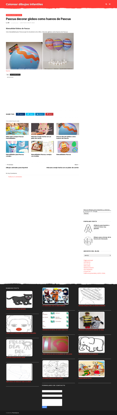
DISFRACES (87, 262)
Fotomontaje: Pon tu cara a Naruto (53, 305)
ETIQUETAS (87, 271)
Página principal (88, 260)
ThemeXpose (15, 413)
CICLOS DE (87, 264)
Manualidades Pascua (63, 154)
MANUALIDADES (89, 268)
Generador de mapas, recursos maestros (55, 330)
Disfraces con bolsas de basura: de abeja (91, 330)
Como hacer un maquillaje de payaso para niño (21, 333)
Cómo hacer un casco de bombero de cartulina (57, 354)
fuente (8, 71)
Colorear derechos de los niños (52, 378)
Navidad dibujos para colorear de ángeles (92, 305)
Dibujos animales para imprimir (16, 309)
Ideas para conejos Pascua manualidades (14, 137)
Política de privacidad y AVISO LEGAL (94, 273)
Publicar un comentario (15, 177)
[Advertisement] (27, 80)
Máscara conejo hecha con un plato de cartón (41, 137)
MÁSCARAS (87, 266)
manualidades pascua (14, 15)
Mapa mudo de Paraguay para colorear (18, 381)
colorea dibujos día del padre (15, 357)
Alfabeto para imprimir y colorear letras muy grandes (101, 226)
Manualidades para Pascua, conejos (15, 155)
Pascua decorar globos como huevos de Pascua (66, 137)
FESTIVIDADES (88, 269)
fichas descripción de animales (88, 354)
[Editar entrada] (10, 77)
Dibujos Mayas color (85, 378)
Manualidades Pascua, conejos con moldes (41, 155)
